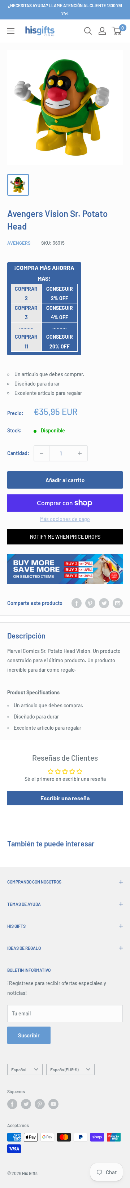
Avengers (19, 243)
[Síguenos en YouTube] (53, 1104)
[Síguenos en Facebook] (12, 1104)
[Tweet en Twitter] (104, 603)
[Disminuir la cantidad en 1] (41, 453)
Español (18, 1069)
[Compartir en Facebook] (77, 603)
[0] (116, 31)
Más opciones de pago (65, 519)
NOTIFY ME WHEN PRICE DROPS (65, 537)
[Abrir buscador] (88, 31)
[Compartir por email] (118, 603)
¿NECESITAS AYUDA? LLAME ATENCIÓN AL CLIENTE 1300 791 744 (65, 9)
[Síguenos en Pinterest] (40, 1104)
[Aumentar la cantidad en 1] (79, 453)
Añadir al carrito (65, 480)
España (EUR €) (64, 1069)
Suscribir (29, 1035)
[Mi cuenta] (102, 31)
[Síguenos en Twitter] (26, 1104)
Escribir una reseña (65, 798)
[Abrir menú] (10, 31)
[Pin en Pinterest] (90, 603)
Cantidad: (18, 453)
